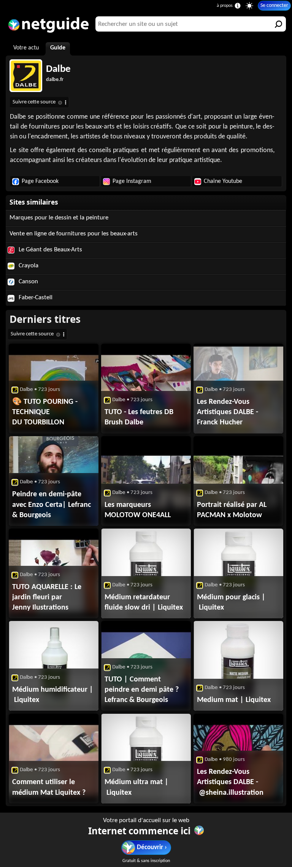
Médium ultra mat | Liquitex (136, 787)
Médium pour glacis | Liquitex (231, 602)
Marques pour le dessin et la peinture (59, 217)
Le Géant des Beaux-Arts (49, 249)
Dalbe (58, 69)
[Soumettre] (278, 24)
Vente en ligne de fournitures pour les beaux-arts (74, 233)
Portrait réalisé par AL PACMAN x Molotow (232, 510)
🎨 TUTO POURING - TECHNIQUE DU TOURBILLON (45, 412)
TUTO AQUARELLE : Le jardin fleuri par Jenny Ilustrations (46, 597)
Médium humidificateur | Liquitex (52, 695)
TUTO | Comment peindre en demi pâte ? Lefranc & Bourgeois (142, 690)
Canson (27, 281)
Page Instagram (132, 181)
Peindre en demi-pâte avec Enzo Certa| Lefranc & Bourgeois (51, 505)
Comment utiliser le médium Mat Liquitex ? (49, 787)
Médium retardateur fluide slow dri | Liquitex (144, 602)
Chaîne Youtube (223, 181)
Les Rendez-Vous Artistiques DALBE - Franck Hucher (227, 412)
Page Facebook (40, 181)
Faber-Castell (34, 297)
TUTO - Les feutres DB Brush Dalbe (139, 417)
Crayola (27, 265)
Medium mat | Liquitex (234, 700)
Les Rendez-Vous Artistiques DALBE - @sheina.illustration (230, 782)
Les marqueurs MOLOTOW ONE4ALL (138, 510)
